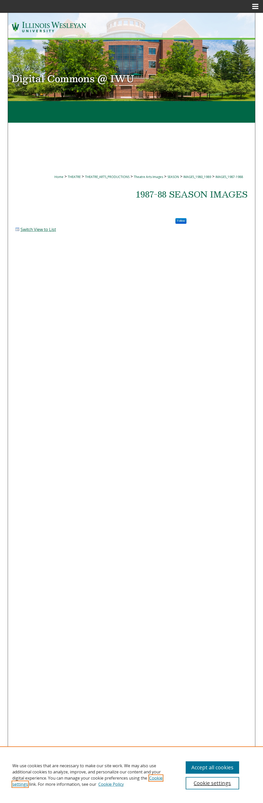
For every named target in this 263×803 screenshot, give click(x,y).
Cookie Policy (111, 784)
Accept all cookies (212, 767)
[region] (131, 774)
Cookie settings (212, 783)
